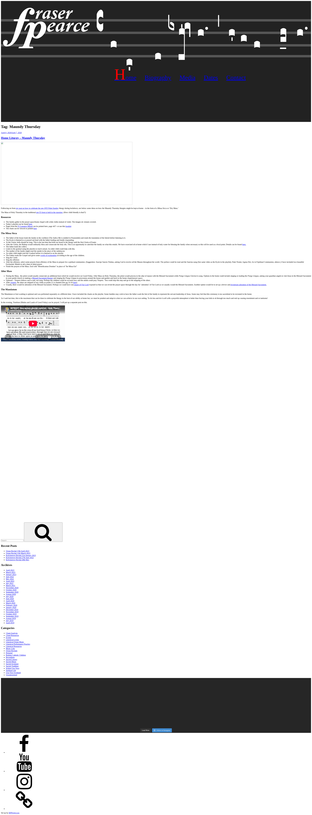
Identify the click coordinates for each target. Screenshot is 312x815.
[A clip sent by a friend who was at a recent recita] (52, 718)
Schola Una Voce (12, 668)
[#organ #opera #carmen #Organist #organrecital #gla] (52, 689)
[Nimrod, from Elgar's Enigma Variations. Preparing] (52, 716)
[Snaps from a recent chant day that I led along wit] (155, 721)
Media (187, 77)
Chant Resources (12, 635)
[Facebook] (24, 752)
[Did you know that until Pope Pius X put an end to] (259, 699)
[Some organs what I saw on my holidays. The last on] (259, 681)
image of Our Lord (81, 285)
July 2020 (9, 596)
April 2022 (10, 581)
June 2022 (10, 577)
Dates (211, 77)
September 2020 (12, 592)
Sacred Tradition (12, 666)
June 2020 (10, 599)
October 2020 (11, 590)
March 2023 (10, 572)
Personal (9, 653)
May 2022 (10, 579)
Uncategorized (11, 675)
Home (125, 77)
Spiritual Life (11, 670)
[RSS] (24, 809)
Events (8, 638)
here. (244, 244)
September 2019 (12, 616)
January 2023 (11, 575)
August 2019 (11, 618)
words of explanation (48, 255)
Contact (236, 77)
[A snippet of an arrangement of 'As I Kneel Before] (155, 690)
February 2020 (11, 605)
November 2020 (12, 588)
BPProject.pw (14, 813)
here (30, 224)
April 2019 (10, 623)
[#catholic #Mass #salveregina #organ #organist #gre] (259, 704)
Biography (158, 77)
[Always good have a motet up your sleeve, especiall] (155, 710)
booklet (68, 226)
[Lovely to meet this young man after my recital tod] (52, 699)
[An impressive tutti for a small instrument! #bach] (155, 697)
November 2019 (12, 612)
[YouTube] (24, 771)
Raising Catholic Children (16, 655)
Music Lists (10, 649)
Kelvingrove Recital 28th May (17, 560)
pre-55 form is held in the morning (49, 212)
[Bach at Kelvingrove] (155, 716)
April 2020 (10, 601)
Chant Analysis (12, 633)
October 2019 (11, 614)
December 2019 (12, 610)
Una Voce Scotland (13, 673)
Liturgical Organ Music (15, 642)
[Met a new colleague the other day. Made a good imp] (52, 704)
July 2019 (9, 621)
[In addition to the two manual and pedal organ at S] (259, 711)
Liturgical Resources (14, 646)
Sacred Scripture (12, 664)
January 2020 (11, 607)
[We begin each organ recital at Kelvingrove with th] (259, 691)
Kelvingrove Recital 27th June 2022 (20, 558)
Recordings (10, 657)
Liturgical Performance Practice (18, 644)
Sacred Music (11, 662)
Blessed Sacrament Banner (42, 278)
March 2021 (10, 585)
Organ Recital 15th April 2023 (17, 551)
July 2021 (9, 583)
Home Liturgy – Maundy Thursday (23, 137)
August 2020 (11, 594)
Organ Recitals (11, 651)
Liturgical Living (12, 640)
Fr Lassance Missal (25, 226)
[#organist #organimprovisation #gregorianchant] (52, 709)
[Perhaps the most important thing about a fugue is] (155, 681)
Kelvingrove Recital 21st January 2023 (21, 555)
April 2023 (10, 570)
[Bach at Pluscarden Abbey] (259, 716)
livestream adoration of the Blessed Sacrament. (248, 285)
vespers (13, 282)
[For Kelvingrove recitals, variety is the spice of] (52, 682)
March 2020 (10, 603)
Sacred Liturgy (11, 659)
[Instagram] (24, 790)
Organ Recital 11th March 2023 (18, 553)
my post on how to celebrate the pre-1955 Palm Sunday (37, 208)
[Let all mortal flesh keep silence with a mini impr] (155, 705)
